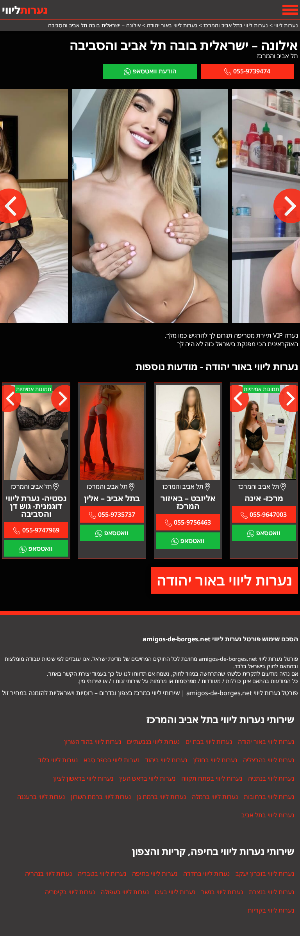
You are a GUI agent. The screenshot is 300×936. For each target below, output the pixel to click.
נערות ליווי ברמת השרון (101, 796)
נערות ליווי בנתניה (271, 778)
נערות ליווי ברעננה (41, 796)
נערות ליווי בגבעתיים (153, 741)
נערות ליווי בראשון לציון (83, 778)
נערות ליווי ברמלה (215, 796)
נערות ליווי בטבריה (102, 873)
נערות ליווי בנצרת (271, 892)
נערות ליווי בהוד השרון (92, 741)
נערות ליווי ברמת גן (161, 796)
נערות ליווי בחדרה (206, 873)
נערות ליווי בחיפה (154, 873)
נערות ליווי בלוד (58, 760)
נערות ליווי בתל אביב (267, 815)
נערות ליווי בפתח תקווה (211, 778)
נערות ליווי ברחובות (269, 796)
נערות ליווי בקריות (271, 910)
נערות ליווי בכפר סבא (111, 760)
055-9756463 (192, 522)
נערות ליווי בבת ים (209, 741)
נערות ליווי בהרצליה (268, 760)
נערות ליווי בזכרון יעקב (265, 873)
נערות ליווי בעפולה (125, 892)
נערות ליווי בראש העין (147, 778)
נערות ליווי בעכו (175, 892)
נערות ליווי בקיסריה (70, 892)
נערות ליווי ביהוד (166, 760)
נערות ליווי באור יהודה (224, 580)
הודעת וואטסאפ (155, 71)
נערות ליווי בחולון (215, 760)
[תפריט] (290, 10)
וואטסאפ (268, 533)
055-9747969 (40, 530)
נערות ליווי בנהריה (48, 873)
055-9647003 (268, 514)
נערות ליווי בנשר (222, 892)
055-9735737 (116, 514)
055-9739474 (251, 71)
